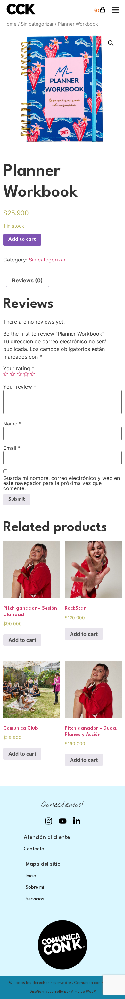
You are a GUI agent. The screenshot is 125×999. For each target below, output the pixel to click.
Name (12, 423)
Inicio (31, 876)
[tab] (27, 280)
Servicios (35, 899)
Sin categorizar (37, 24)
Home (10, 24)
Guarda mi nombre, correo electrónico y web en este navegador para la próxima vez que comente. (61, 483)
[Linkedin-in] (77, 821)
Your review (19, 386)
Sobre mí (35, 887)
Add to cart (22, 239)
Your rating (18, 368)
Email (12, 447)
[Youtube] (63, 821)
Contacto (34, 849)
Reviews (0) (27, 280)
